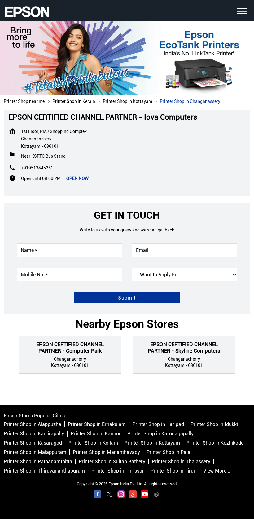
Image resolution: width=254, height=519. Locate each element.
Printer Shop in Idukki (214, 424)
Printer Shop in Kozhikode (214, 443)
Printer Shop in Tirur (173, 471)
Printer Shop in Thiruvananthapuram (44, 471)
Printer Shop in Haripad (158, 424)
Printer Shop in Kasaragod (33, 443)
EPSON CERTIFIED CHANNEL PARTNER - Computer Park (70, 347)
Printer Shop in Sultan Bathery (112, 461)
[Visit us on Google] (133, 495)
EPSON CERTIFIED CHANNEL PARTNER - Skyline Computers (184, 347)
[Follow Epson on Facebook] (97, 495)
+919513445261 (37, 167)
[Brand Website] (156, 495)
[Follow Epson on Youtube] (145, 495)
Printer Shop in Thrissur (117, 471)
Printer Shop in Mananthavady (106, 452)
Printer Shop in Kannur (96, 434)
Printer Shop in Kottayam (152, 443)
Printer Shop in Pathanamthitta (38, 461)
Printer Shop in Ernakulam (97, 424)
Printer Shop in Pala (168, 452)
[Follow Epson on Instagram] (121, 495)
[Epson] (27, 12)
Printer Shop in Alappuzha (32, 424)
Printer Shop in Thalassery (181, 461)
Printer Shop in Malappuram (35, 452)
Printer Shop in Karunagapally (160, 434)
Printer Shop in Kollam (93, 443)
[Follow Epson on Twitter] (109, 495)
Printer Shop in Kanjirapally (34, 434)
